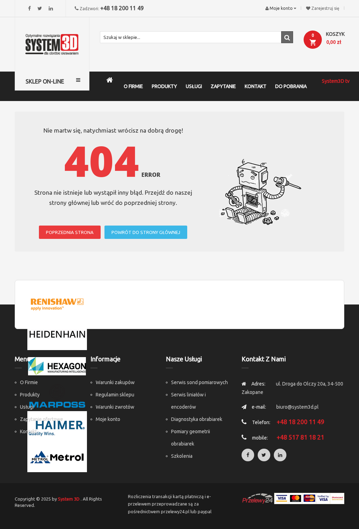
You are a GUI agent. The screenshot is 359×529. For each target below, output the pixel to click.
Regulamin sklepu (115, 394)
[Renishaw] (57, 303)
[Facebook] (29, 8)
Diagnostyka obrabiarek (196, 419)
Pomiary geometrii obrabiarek (190, 438)
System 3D (69, 498)
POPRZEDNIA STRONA (70, 232)
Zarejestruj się (325, 8)
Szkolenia (181, 456)
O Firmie (29, 382)
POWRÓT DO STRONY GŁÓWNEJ (145, 232)
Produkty (30, 394)
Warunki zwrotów (115, 407)
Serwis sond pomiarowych (199, 382)
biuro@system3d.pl (297, 407)
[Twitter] (40, 8)
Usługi (27, 407)
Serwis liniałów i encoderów (188, 401)
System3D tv (336, 81)
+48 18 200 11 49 (122, 8)
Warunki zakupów (115, 382)
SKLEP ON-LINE (45, 81)
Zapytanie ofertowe (41, 419)
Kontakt (28, 431)
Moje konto (108, 419)
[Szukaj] (287, 37)
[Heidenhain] (57, 334)
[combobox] (196, 37)
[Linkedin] (51, 8)
